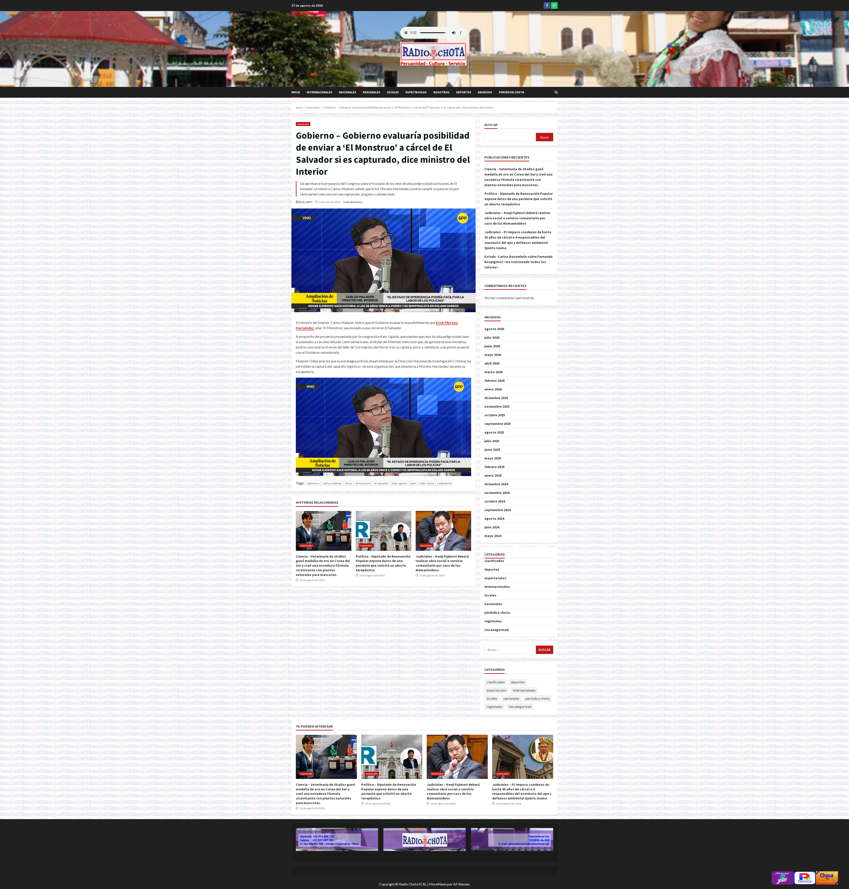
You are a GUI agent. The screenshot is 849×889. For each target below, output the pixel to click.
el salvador (381, 483)
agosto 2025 (494, 432)
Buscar (490, 125)
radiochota (444, 483)
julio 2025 (491, 441)
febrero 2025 (494, 467)
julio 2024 (491, 527)
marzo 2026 (493, 372)
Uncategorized (496, 629)
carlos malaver (332, 483)
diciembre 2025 (496, 398)
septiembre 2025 (497, 423)
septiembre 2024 (497, 510)
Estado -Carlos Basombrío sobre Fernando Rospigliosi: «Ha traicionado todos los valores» (518, 261)
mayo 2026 (492, 354)
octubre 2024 (494, 501)
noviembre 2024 (496, 492)
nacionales (347, 92)
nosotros (441, 92)
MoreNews (438, 884)
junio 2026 (492, 346)
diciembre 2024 (496, 484)
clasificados (494, 560)
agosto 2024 (494, 518)
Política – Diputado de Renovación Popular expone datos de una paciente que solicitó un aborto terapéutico (383, 531)
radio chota (426, 483)
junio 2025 (492, 449)
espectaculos (416, 92)
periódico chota (511, 92)
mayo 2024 (492, 535)
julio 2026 (491, 337)
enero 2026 (493, 389)
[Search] (556, 92)
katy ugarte (399, 483)
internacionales (319, 92)
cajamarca (312, 483)
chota (348, 483)
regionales (371, 92)
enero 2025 (493, 475)
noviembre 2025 (496, 406)
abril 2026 (491, 363)
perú (413, 483)
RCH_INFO (305, 202)
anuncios (485, 92)
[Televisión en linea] (827, 877)
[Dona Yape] (783, 877)
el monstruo (363, 483)
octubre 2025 (494, 415)
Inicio (295, 92)
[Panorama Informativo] (805, 877)
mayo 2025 (492, 458)
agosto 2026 (494, 329)
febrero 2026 (494, 380)
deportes (463, 92)
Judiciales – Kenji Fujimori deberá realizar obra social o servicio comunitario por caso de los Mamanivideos (443, 531)
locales (393, 92)
